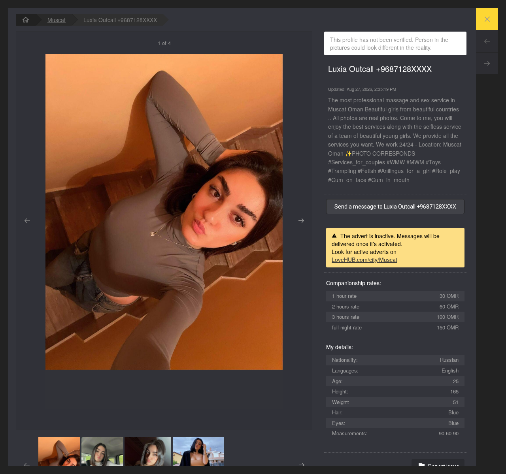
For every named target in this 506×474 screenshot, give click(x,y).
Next (487, 63)
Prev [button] (27, 221)
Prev (487, 41)
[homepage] (26, 20)
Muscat (56, 20)
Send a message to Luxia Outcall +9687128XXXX (395, 206)
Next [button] (301, 221)
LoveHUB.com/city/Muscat (364, 259)
